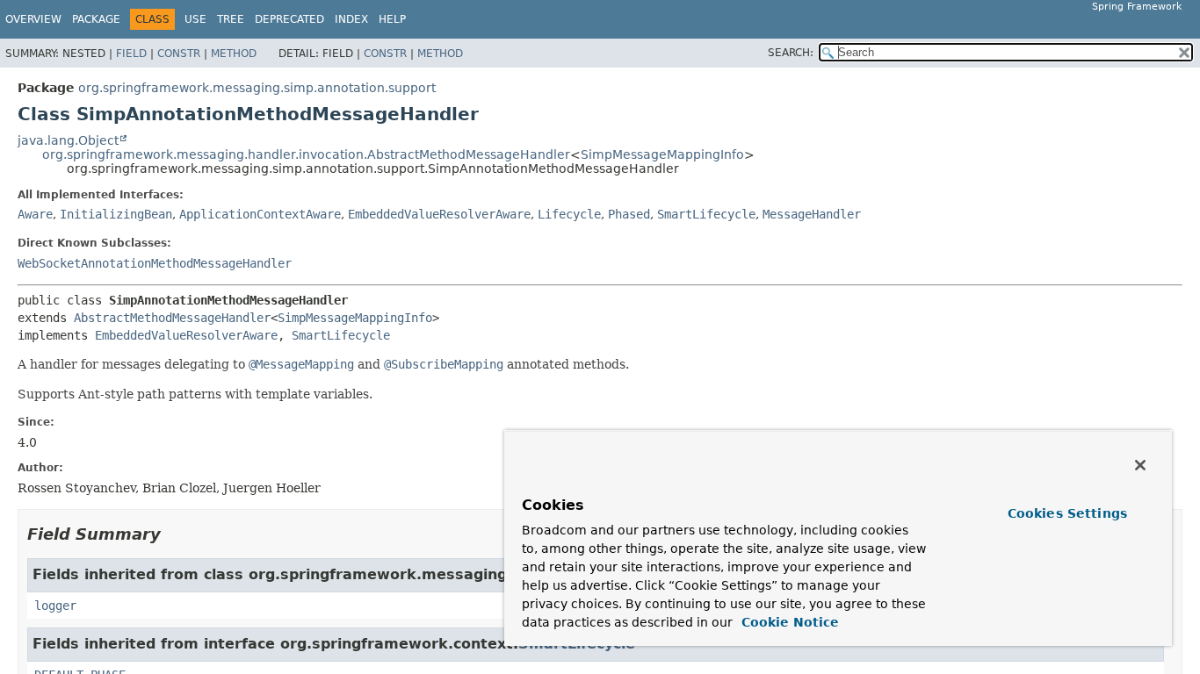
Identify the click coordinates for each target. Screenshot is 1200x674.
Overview (33, 19)
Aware (35, 214)
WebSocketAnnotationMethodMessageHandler (155, 263)
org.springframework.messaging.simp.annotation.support (257, 88)
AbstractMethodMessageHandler (172, 318)
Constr (178, 53)
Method (234, 53)
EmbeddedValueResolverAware (439, 214)
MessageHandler (812, 214)
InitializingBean (116, 214)
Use (195, 19)
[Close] (1140, 465)
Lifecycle (569, 214)
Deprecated (289, 19)
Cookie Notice (788, 622)
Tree (230, 19)
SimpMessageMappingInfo (662, 154)
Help (392, 19)
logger (55, 606)
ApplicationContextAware (260, 214)
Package (96, 19)
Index (351, 19)
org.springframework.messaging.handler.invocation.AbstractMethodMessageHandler (306, 154)
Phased (629, 214)
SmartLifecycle (706, 214)
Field (131, 53)
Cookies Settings (1067, 513)
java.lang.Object (68, 140)
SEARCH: (790, 53)
